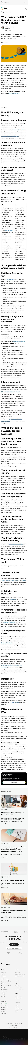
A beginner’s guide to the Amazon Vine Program (13, 911)
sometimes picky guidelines (19, 130)
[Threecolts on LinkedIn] (11, 1023)
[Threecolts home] (4, 2)
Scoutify (24, 580)
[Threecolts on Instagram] (13, 1023)
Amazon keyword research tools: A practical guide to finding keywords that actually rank (13, 849)
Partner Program (18, 996)
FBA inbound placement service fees (10, 391)
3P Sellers (3, 1013)
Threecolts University (19, 989)
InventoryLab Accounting (4, 990)
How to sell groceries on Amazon (13, 880)
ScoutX (17, 580)
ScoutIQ (13, 580)
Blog (5, 8)
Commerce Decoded (13, 93)
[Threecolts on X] (15, 1023)
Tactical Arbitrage (5, 580)
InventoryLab (13, 599)
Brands (4, 1003)
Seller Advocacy (18, 1008)
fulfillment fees (10, 279)
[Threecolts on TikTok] (21, 1023)
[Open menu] (25, 2)
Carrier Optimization (19, 976)
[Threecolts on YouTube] (19, 1023)
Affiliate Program (18, 998)
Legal (16, 1012)
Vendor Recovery (18, 972)
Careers (16, 1007)
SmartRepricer (4, 987)
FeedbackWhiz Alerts (6, 643)
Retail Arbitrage (4, 1007)
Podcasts (17, 985)
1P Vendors (3, 1011)
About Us (17, 1005)
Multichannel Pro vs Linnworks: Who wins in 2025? (12, 814)
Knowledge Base (18, 987)
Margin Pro (3, 972)
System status (14, 1025)
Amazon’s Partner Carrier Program (10, 136)
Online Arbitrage (5, 1005)
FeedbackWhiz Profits (7, 665)
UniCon (3, 974)
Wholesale (3, 1009)
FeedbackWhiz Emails (9, 622)
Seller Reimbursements (20, 974)
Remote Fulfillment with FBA (16, 544)
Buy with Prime (9, 230)
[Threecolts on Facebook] (17, 1023)
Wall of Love (17, 1010)
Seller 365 (3, 976)
